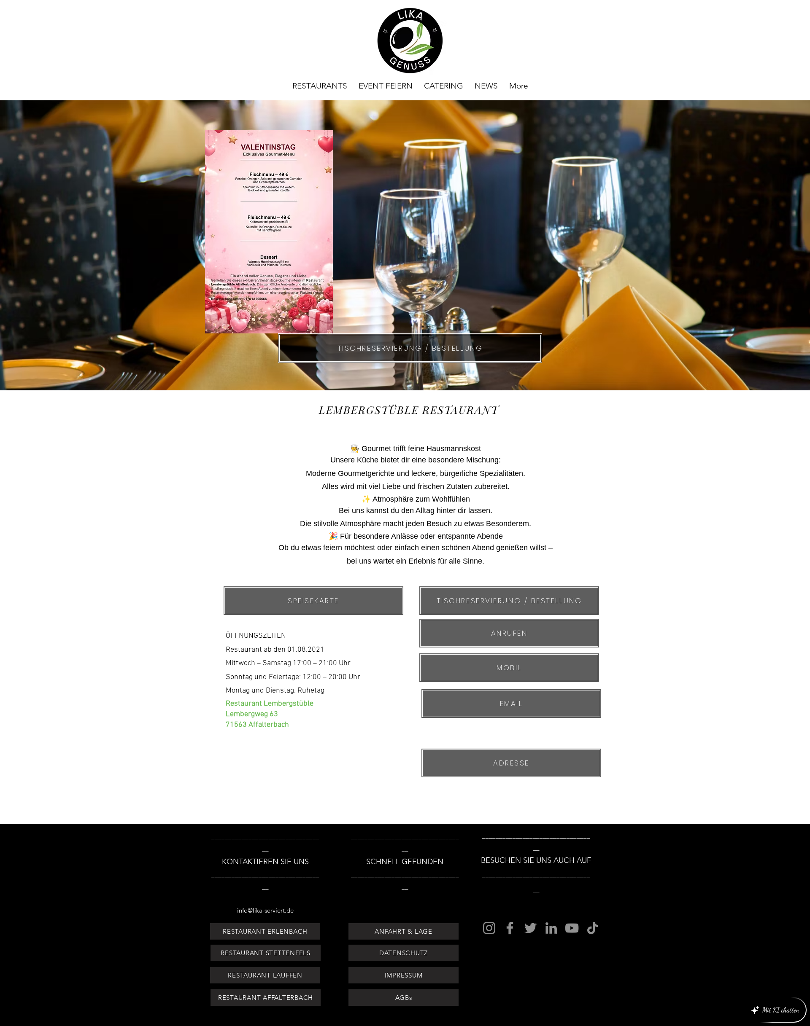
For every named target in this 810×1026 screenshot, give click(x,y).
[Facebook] (510, 928)
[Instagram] (489, 928)
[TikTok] (592, 928)
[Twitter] (530, 928)
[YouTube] (572, 928)
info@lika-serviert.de (265, 910)
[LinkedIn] (551, 928)
